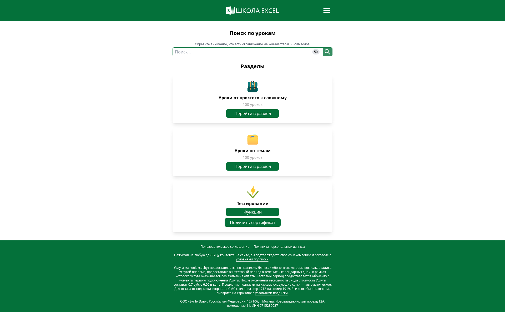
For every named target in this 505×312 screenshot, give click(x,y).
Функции (253, 212)
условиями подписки (252, 259)
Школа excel (257, 10)
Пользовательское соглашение (224, 247)
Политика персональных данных (279, 247)
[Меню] (326, 10)
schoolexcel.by (197, 267)
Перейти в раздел (252, 113)
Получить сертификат (252, 222)
